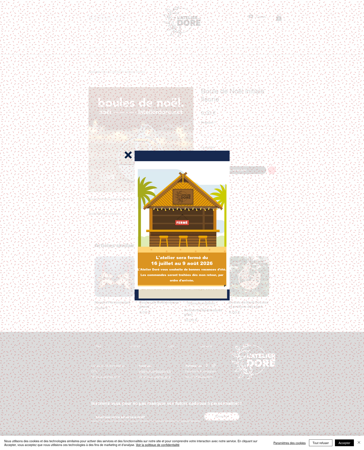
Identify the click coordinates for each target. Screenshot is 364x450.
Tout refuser (321, 443)
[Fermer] (358, 443)
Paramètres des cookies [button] (289, 443)
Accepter (344, 443)
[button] (128, 155)
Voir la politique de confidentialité (157, 445)
